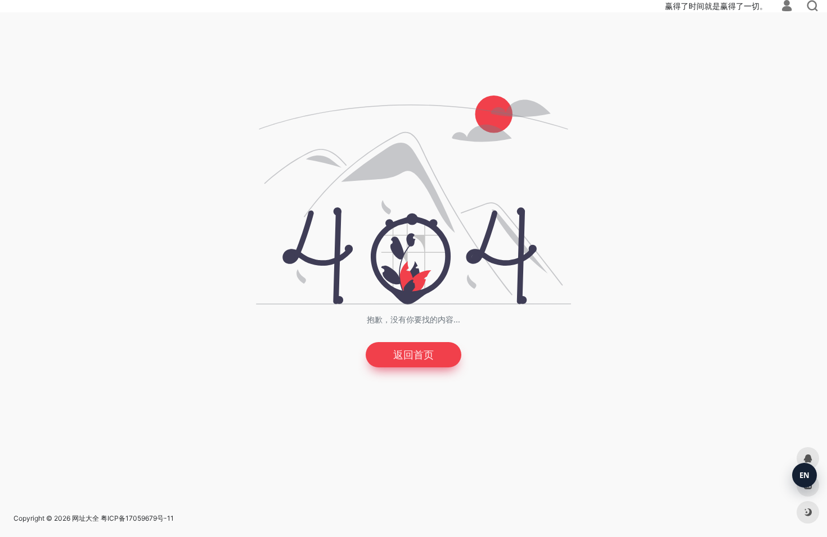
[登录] (787, 7)
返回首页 (413, 355)
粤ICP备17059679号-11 (137, 518)
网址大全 (85, 518)
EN (804, 475)
